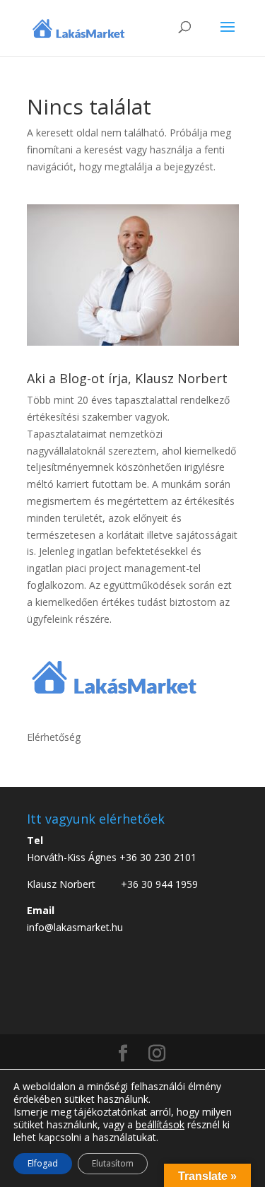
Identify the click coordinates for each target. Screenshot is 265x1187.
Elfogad (43, 1163)
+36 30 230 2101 (157, 857)
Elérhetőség (54, 737)
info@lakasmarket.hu (75, 927)
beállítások (160, 1124)
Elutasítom (113, 1163)
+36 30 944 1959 (159, 884)
